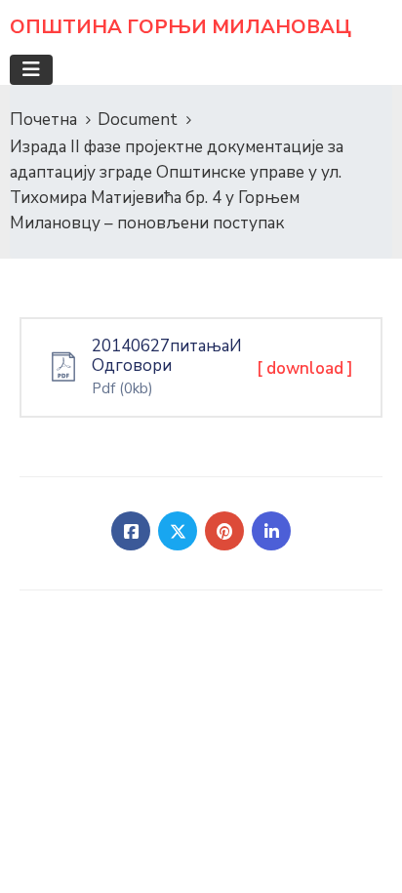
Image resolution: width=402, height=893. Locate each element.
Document (138, 119)
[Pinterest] (224, 530)
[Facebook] (130, 530)
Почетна (43, 119)
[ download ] (305, 368)
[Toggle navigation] (31, 70)
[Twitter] (177, 530)
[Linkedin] (271, 530)
